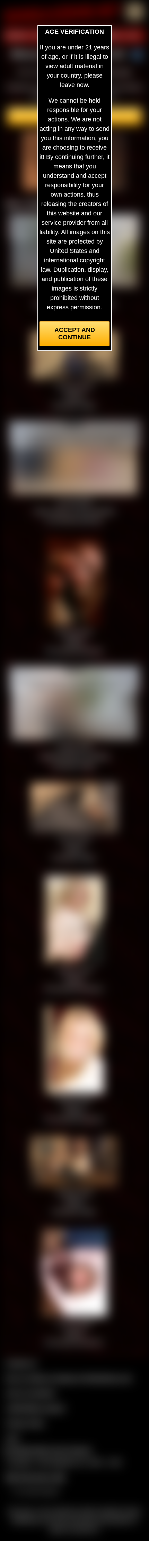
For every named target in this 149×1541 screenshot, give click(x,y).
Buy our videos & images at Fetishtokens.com (69, 1378)
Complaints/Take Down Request (47, 1450)
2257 (12, 1438)
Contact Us (21, 1363)
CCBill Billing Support (35, 1408)
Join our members (30, 1393)
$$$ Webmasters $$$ (35, 1477)
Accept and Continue (74, 333)
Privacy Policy (25, 1423)
